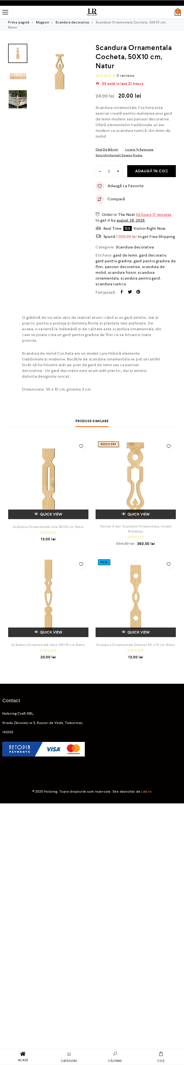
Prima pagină (18, 22)
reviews (125, 75)
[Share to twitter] (129, 292)
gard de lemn (125, 255)
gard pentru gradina (114, 260)
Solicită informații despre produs (119, 155)
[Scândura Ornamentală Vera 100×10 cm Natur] (48, 597)
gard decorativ (152, 255)
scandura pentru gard (140, 278)
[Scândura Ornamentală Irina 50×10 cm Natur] (48, 479)
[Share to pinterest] (138, 292)
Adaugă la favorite (126, 185)
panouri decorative (122, 266)
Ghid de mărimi (107, 149)
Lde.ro (146, 791)
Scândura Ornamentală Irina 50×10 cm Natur (48, 527)
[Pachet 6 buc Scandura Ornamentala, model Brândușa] (136, 479)
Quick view (50, 514)
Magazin (42, 22)
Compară (116, 199)
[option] (59, 72)
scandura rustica (111, 283)
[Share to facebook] (121, 292)
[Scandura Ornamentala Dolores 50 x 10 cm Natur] (136, 597)
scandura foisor (122, 272)
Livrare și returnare (139, 149)
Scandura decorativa (72, 22)
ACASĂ (23, 1060)
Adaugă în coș (151, 171)
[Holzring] (92, 12)
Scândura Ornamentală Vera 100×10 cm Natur (48, 645)
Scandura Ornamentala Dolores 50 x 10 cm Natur (135, 645)
